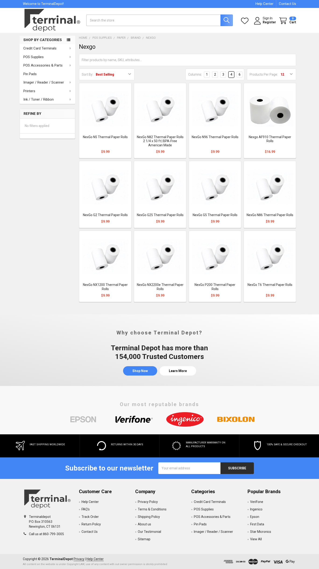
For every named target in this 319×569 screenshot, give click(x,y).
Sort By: (87, 74)
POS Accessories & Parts (43, 65)
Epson (254, 517)
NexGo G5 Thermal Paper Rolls (215, 215)
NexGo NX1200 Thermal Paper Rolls (105, 287)
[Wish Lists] (245, 21)
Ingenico (256, 509)
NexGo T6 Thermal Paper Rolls (270, 285)
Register (269, 22)
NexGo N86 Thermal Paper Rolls (270, 215)
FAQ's (86, 509)
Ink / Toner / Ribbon (38, 99)
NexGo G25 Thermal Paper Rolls (160, 215)
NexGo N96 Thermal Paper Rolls (215, 137)
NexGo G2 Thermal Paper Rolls (105, 215)
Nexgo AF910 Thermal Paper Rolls (270, 139)
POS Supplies (33, 57)
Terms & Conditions (152, 509)
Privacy (79, 559)
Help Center (264, 4)
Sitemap (144, 539)
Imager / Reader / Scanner (43, 82)
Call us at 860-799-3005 (46, 534)
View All (256, 539)
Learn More (178, 371)
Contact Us (287, 4)
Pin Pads (30, 74)
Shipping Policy (149, 517)
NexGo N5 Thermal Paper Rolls (105, 137)
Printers (29, 91)
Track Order (90, 517)
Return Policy (91, 524)
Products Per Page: (264, 74)
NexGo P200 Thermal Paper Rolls (215, 287)
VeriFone (256, 502)
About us (144, 524)
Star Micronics (260, 532)
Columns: (195, 74)
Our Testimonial (149, 532)
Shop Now (140, 371)
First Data (257, 524)
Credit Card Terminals (40, 48)
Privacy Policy (148, 502)
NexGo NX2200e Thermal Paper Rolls (160, 287)
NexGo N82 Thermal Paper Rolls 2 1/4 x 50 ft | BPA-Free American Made (160, 141)
